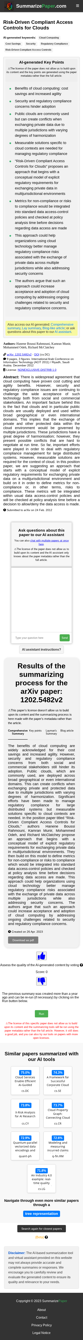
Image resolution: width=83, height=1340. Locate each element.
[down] (41, 981)
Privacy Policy (41, 1325)
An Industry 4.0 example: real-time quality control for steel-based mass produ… (41, 1179)
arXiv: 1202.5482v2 (19, 354)
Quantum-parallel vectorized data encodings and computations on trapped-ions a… (25, 1147)
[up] (41, 956)
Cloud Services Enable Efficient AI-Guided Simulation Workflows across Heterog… (25, 1081)
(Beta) (39, 1237)
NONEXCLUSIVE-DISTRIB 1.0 (37, 369)
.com (41, 6)
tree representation (41, 1214)
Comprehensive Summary (18, 732)
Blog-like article (54, 328)
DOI (36, 354)
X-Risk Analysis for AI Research (25, 1114)
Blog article (67, 730)
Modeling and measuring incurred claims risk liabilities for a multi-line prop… (58, 1147)
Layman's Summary (51, 732)
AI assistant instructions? (41, 649)
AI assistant (63, 331)
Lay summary (31, 328)
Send (65, 637)
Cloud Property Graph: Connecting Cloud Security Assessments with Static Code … (58, 1114)
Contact (41, 1317)
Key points (35, 730)
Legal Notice (41, 1333)
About (41, 1310)
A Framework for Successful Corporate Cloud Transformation (58, 1081)
